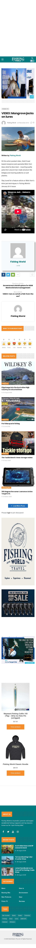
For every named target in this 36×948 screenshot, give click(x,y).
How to (21, 871)
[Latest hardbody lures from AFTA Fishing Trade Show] (8, 854)
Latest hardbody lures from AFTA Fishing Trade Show (24, 853)
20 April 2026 (7, 443)
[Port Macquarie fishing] (18, 392)
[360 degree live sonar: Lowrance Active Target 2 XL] (18, 460)
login (9, 495)
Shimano (12, 904)
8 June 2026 (6, 409)
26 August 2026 (21, 833)
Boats (14, 898)
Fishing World (11, 105)
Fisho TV (5, 91)
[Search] (32, 56)
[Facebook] (3, 815)
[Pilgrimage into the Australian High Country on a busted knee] (18, 356)
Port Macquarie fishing (11, 406)
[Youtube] (13, 815)
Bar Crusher (6, 898)
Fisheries (27, 898)
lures (16, 901)
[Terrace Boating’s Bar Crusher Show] (8, 843)
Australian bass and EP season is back (24, 830)
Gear (20, 880)
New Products (6, 880)
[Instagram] (18, 815)
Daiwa (20, 898)
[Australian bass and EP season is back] (8, 832)
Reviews (22, 884)
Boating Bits (6, 470)
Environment (23, 875)
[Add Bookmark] (32, 257)
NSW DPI (23, 901)
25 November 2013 (23, 105)
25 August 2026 (7, 375)
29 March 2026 (7, 479)
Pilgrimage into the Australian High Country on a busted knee (15, 371)
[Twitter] (8, 815)
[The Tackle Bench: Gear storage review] (18, 426)
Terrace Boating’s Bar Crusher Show (23, 841)
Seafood (4, 904)
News (3, 871)
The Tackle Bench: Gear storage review (17, 440)
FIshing (4, 901)
